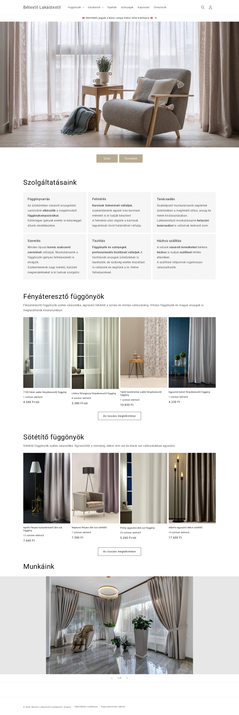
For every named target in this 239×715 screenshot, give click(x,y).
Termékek (130, 158)
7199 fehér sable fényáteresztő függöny (45, 392)
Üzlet (107, 158)
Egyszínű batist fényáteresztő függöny (189, 392)
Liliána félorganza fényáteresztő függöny (94, 393)
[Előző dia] (112, 678)
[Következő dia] (127, 678)
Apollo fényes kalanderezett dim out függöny (42, 529)
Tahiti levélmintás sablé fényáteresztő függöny (141, 393)
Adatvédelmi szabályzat (86, 707)
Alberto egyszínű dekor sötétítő (185, 527)
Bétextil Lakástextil (41, 707)
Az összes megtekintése (119, 416)
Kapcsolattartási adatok (113, 707)
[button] (76, 7)
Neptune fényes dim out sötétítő (89, 527)
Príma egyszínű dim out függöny (137, 528)
